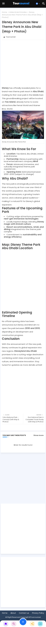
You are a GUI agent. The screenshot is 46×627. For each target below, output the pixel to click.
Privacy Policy (38, 613)
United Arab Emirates (18, 12)
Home (4, 12)
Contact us (24, 613)
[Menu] (3, 3)
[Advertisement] (23, 63)
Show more (38, 435)
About (13, 613)
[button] (38, 3)
